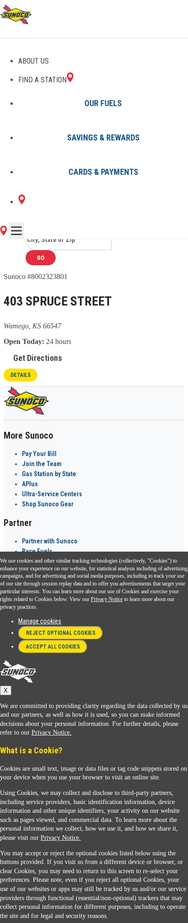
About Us (33, 61)
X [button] (6, 690)
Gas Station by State (49, 474)
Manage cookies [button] (39, 621)
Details (20, 375)
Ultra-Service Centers (52, 494)
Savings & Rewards (103, 137)
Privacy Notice (107, 599)
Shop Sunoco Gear (47, 504)
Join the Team (42, 463)
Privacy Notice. (51, 732)
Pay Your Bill (39, 453)
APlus (30, 484)
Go (40, 257)
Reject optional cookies (60, 633)
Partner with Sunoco (50, 541)
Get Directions (37, 358)
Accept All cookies (53, 647)
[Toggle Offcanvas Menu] (16, 230)
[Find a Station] (21, 202)
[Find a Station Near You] (3, 233)
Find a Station (42, 79)
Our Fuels (103, 103)
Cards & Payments (103, 172)
